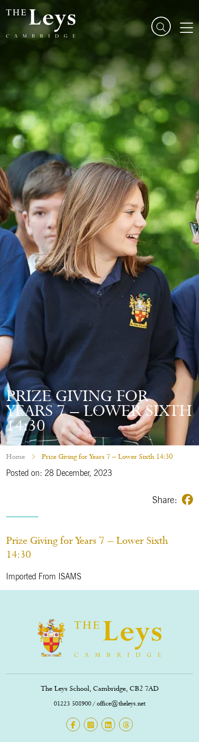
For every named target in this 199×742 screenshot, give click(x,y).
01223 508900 (72, 703)
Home (15, 456)
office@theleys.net (121, 703)
